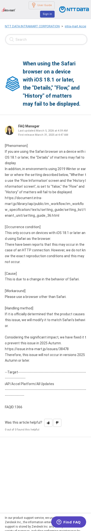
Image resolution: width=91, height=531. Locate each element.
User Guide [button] (44, 5)
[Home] (8, 9)
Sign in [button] (47, 14)
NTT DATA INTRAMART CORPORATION (32, 26)
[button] (48, 423)
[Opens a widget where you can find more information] (68, 522)
